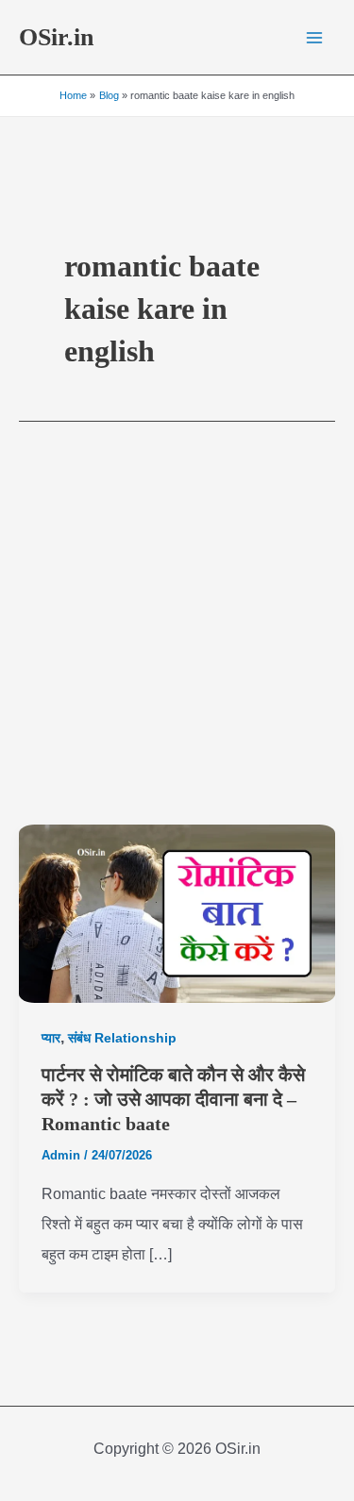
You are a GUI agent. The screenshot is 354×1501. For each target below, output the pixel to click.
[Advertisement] (177, 638)
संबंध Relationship (122, 1037)
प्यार (51, 1037)
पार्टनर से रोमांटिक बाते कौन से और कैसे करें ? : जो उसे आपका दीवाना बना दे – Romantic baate (173, 1099)
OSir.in (56, 37)
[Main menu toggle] (314, 37)
